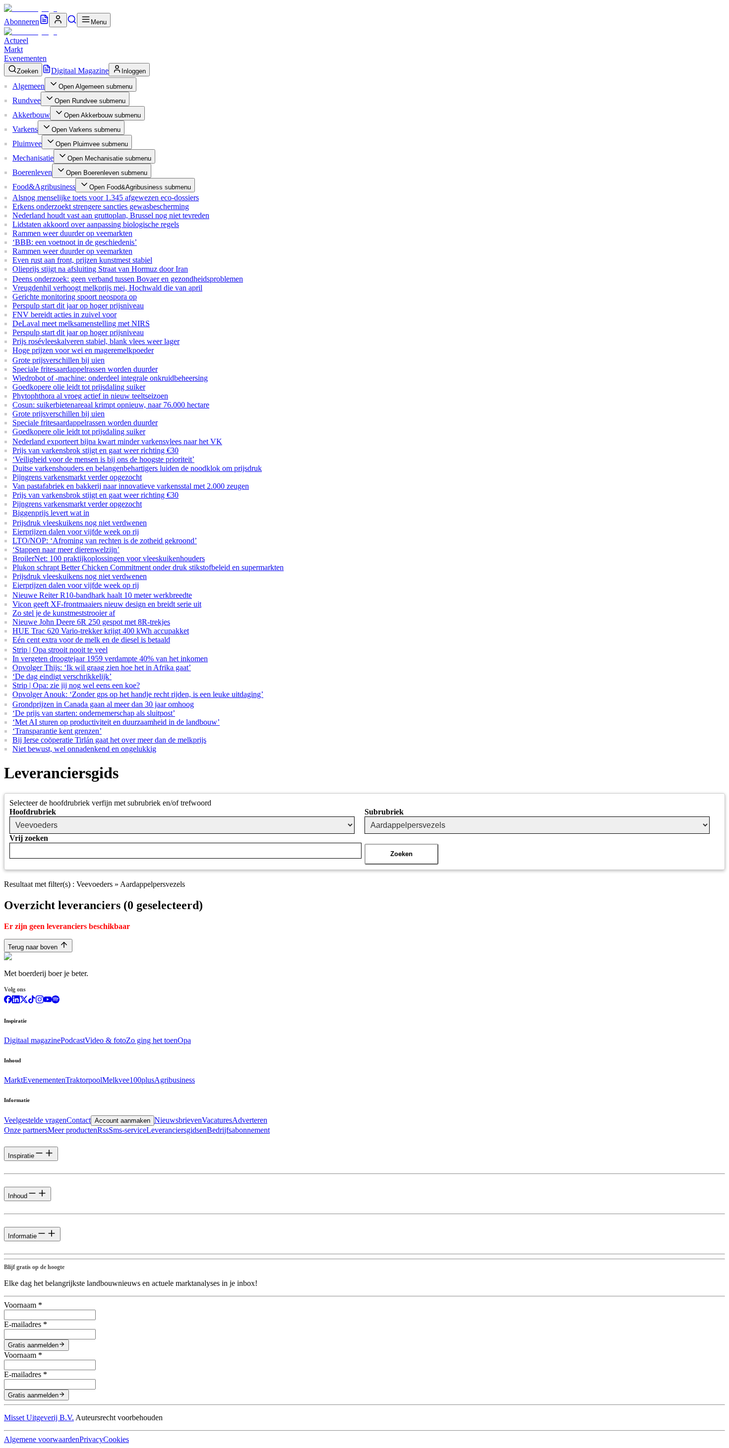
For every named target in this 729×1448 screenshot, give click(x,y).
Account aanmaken (122, 1120)
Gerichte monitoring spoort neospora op (74, 296)
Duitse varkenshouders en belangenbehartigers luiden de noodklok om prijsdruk (137, 468)
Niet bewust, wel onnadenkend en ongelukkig (84, 749)
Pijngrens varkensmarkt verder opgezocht (77, 477)
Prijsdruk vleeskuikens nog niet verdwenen (79, 523)
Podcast (73, 1040)
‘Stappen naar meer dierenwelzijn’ (66, 549)
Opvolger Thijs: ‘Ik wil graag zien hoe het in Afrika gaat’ (101, 667)
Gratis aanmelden (33, 1345)
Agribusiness (174, 1080)
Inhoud (17, 1196)
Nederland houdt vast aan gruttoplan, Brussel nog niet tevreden (110, 215)
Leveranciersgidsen (176, 1130)
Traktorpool (83, 1080)
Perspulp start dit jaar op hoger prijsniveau (78, 305)
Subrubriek (384, 812)
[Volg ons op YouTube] (48, 1000)
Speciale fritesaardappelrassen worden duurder (85, 369)
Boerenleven (32, 172)
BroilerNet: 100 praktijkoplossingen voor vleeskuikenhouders (108, 558)
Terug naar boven (33, 947)
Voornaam (23, 1305)
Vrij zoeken (28, 838)
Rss (103, 1130)
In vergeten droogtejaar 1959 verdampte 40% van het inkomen (110, 658)
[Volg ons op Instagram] (40, 1000)
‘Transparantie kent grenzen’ (57, 731)
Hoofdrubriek (32, 812)
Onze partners (26, 1130)
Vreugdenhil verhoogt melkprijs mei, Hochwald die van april (107, 288)
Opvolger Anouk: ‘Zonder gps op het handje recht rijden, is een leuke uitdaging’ (137, 694)
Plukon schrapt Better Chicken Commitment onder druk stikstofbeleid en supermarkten (148, 567)
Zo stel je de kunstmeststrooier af (63, 613)
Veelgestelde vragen (35, 1120)
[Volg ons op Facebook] (8, 1000)
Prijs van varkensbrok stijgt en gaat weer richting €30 (95, 450)
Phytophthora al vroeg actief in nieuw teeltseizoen (90, 396)
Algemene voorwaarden (41, 1439)
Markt (13, 49)
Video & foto (105, 1040)
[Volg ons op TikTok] (32, 1000)
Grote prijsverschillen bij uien (58, 360)
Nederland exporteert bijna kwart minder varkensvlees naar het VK (117, 441)
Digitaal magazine (32, 1040)
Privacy (91, 1439)
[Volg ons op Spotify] (56, 1000)
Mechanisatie (33, 158)
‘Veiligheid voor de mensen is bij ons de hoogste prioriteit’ (103, 459)
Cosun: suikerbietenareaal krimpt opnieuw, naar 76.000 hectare (110, 405)
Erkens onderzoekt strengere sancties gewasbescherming (100, 206)
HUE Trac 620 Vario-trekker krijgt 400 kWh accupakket (100, 631)
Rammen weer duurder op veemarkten (72, 233)
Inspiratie (21, 1155)
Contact (78, 1120)
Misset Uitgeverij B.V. (39, 1417)
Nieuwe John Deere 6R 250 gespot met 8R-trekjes (91, 622)
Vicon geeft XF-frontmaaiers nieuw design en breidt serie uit (106, 604)
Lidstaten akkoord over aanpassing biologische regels (95, 224)
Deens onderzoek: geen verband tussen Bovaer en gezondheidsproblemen (127, 279)
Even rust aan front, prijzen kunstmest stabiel (82, 260)
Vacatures (217, 1120)
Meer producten (72, 1130)
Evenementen (25, 58)
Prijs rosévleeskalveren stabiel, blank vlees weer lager (96, 341)
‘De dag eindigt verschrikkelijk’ (62, 676)
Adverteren (249, 1120)
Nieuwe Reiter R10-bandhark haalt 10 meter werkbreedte (102, 595)
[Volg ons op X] (24, 1000)
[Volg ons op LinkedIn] (16, 1000)
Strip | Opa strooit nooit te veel (60, 649)
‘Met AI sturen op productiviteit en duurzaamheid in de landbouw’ (116, 722)
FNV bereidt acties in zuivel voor (64, 314)
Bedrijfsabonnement (238, 1130)
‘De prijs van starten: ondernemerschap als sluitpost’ (93, 713)
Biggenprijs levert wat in (50, 513)
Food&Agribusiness (43, 186)
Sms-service (127, 1130)
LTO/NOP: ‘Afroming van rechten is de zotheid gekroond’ (104, 540)
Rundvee (26, 100)
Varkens (25, 129)
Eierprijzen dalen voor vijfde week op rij (75, 531)
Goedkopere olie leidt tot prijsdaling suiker (78, 387)
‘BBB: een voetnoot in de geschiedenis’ (74, 242)
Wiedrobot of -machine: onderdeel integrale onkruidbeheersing (110, 378)
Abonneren (21, 21)
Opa (184, 1040)
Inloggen (134, 71)
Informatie (22, 1236)
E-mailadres (25, 1324)
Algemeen (28, 86)
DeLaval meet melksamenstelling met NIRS (81, 323)
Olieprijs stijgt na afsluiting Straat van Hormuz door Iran (100, 269)
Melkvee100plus (128, 1080)
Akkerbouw (31, 115)
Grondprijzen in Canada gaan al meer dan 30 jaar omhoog (103, 704)
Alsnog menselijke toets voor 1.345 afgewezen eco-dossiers (105, 197)
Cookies (116, 1439)
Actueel (16, 40)
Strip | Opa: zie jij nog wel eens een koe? (76, 685)
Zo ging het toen (152, 1040)
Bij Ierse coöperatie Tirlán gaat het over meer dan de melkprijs (109, 740)
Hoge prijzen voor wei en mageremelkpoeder (83, 350)
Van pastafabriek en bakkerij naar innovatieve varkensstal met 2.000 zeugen (130, 486)
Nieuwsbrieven (178, 1120)
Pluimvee (27, 143)
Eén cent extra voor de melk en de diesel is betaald (91, 640)
